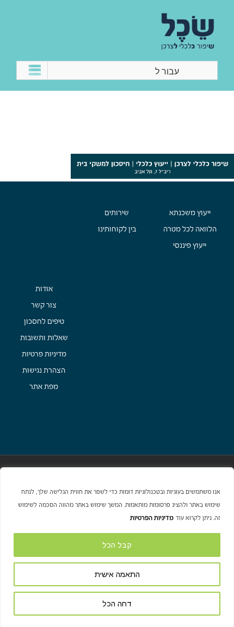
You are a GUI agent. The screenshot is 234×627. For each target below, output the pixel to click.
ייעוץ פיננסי (189, 245)
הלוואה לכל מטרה (190, 229)
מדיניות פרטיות (44, 354)
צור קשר (44, 305)
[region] (117, 547)
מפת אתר (43, 386)
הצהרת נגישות (43, 370)
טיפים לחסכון (44, 321)
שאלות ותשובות (44, 337)
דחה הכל (117, 603)
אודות (44, 288)
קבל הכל (117, 545)
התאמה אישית (117, 574)
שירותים (116, 212)
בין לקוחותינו (117, 229)
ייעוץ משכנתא (190, 212)
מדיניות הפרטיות (152, 518)
